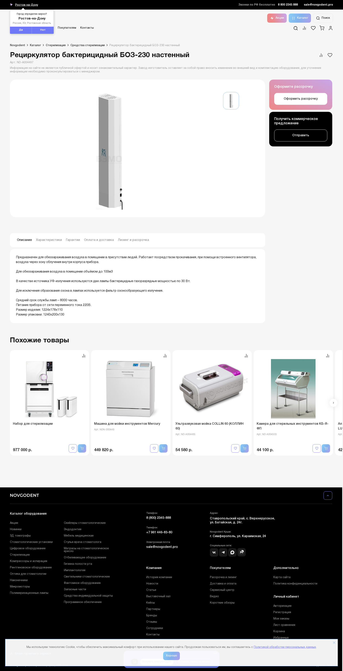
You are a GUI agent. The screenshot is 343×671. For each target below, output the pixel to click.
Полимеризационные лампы (29, 593)
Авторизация (282, 606)
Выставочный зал (158, 596)
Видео (214, 596)
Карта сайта (281, 577)
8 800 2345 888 (288, 5)
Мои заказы (281, 618)
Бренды (151, 615)
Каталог (302, 18)
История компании (159, 577)
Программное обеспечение (83, 602)
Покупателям (67, 28)
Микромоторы (20, 586)
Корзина (279, 631)
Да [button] (21, 30)
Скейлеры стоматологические (85, 523)
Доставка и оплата (223, 583)
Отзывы (151, 622)
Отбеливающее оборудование (85, 557)
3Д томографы (20, 536)
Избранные (281, 638)
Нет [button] (43, 30)
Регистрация (282, 612)
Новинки (15, 529)
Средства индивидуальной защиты (88, 596)
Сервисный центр (222, 590)
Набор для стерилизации (33, 424)
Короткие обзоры (222, 603)
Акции (280, 18)
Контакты (87, 28)
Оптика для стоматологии (28, 574)
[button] (333, 403)
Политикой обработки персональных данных (285, 647)
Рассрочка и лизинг (223, 577)
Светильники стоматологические (87, 577)
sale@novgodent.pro (318, 5)
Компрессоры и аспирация (28, 561)
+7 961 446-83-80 (159, 532)
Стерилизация (20, 555)
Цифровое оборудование (28, 548)
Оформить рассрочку (301, 98)
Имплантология (74, 570)
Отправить (300, 135)
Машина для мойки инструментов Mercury (127, 424)
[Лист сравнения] (304, 29)
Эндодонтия (72, 529)
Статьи (151, 590)
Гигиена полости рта (78, 564)
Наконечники (19, 580)
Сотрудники (154, 628)
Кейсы (150, 603)
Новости (152, 583)
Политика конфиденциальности (295, 583)
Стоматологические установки (31, 542)
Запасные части (75, 589)
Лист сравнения (284, 625)
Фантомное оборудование (82, 583)
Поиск (326, 18)
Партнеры (153, 609)
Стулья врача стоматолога (82, 542)
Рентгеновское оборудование (31, 567)
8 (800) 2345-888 (158, 518)
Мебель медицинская (79, 536)
